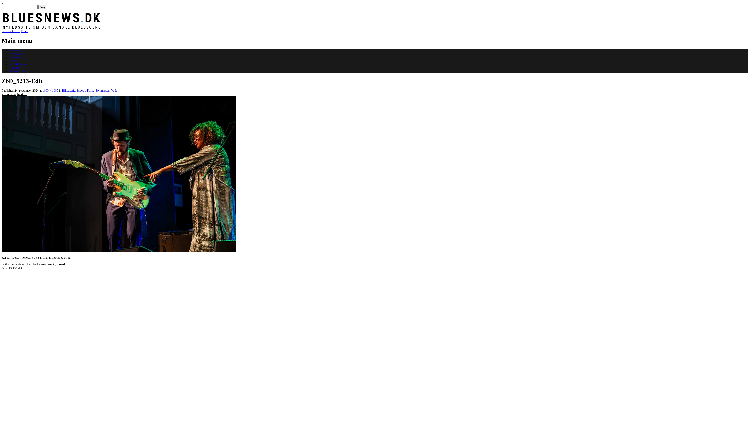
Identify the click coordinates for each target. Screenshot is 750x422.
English (14, 68)
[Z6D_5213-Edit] (119, 251)
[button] (119, 174)
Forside (14, 50)
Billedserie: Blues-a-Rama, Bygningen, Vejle (89, 90)
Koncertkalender (19, 71)
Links (12, 61)
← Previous (9, 94)
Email (24, 31)
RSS (17, 31)
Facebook (8, 31)
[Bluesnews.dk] (92, 27)
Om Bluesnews (18, 64)
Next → (22, 94)
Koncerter (15, 57)
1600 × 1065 (50, 90)
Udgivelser (16, 53)
